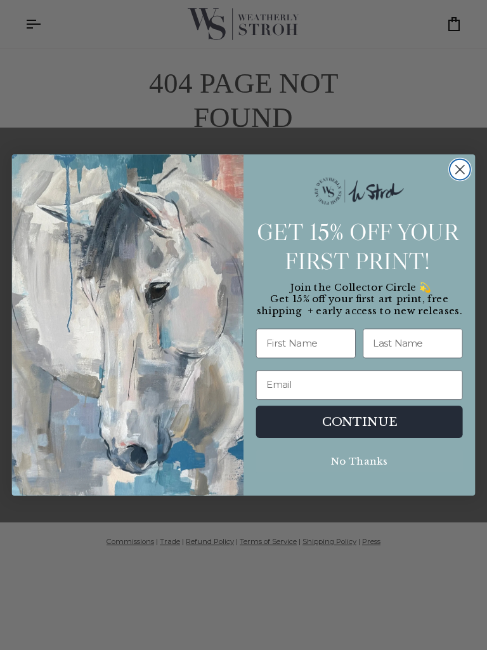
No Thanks (359, 461)
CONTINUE (359, 421)
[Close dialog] (460, 169)
